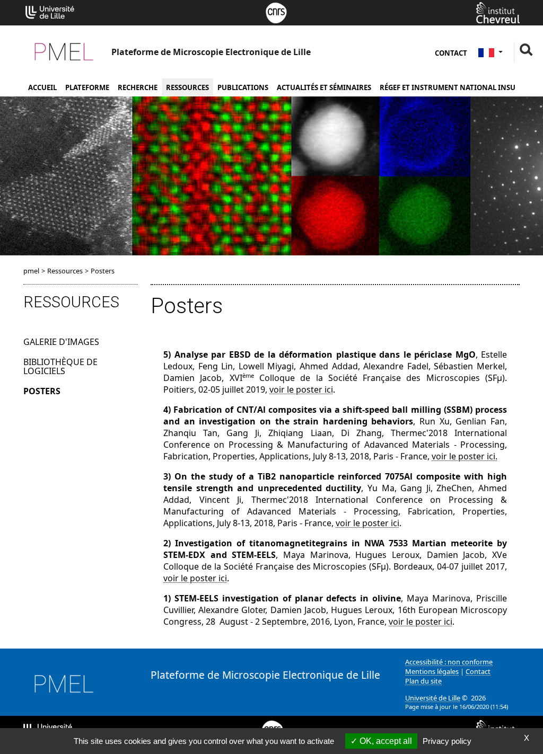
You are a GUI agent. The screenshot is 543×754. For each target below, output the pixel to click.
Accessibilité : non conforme (449, 662)
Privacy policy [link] (447, 741)
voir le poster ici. (464, 456)
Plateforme (87, 87)
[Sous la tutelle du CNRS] (276, 11)
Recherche (137, 87)
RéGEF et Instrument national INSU (447, 87)
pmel (31, 271)
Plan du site (423, 681)
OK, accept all (384, 741)
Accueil (42, 87)
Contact (451, 53)
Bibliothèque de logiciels (60, 366)
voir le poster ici (301, 389)
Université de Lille (432, 698)
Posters (41, 391)
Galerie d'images (61, 342)
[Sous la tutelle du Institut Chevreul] (498, 11)
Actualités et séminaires (324, 87)
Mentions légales (432, 671)
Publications (242, 87)
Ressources (187, 87)
